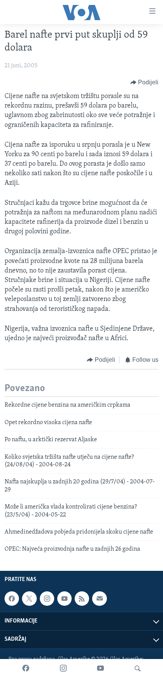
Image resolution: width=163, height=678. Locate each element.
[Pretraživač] (137, 668)
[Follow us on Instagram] (47, 598)
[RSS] (82, 598)
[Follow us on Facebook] (12, 598)
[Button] (144, 82)
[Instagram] (63, 668)
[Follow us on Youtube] (64, 598)
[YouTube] (100, 668)
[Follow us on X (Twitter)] (29, 598)
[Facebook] (26, 668)
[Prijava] (99, 598)
